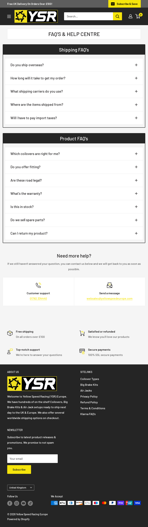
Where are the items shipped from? (36, 104)
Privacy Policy (89, 396)
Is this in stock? (22, 207)
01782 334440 (38, 298)
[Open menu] (9, 16)
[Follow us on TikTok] (30, 503)
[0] (138, 16)
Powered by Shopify (18, 519)
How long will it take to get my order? (37, 78)
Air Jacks (86, 390)
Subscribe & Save (127, 3)
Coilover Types (89, 379)
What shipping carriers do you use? (36, 91)
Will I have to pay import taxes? (33, 118)
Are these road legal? (26, 180)
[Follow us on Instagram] (16, 503)
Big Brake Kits (89, 384)
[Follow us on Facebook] (9, 503)
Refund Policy (89, 402)
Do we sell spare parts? (27, 220)
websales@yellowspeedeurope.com (109, 298)
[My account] (130, 16)
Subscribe (19, 469)
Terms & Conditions (92, 408)
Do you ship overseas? (27, 65)
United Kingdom (17, 487)
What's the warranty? (26, 193)
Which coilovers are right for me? (35, 154)
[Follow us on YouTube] (23, 503)
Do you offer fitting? (25, 167)
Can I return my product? (28, 233)
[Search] (117, 16)
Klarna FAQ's (88, 414)
